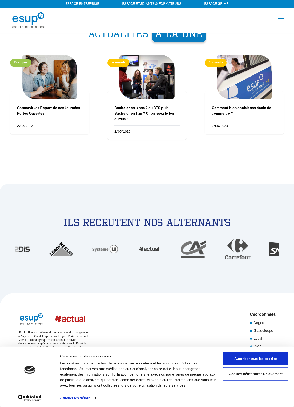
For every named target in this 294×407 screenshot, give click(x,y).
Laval (258, 339)
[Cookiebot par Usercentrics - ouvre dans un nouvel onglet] (30, 398)
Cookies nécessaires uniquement (256, 374)
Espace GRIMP (216, 4)
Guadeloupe (263, 331)
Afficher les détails (75, 398)
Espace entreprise (82, 4)
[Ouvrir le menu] (281, 20)
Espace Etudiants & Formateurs (151, 4)
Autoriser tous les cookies (255, 359)
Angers (259, 323)
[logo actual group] (70, 319)
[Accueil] (28, 20)
